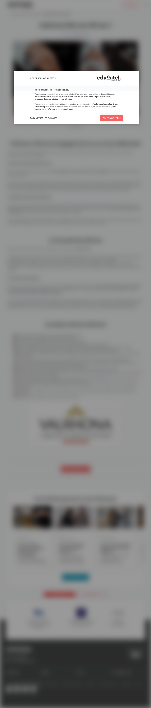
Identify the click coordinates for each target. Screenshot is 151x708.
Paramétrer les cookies (43, 118)
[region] (76, 97)
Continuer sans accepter (43, 78)
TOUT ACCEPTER (111, 118)
